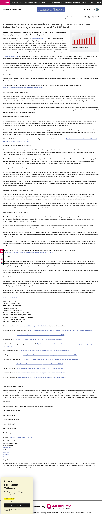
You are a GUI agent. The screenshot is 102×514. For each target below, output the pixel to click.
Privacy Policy (80, 512)
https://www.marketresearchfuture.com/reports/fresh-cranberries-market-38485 (44, 350)
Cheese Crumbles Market (11, 56)
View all (98, 2)
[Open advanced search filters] (89, 17)
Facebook (6, 454)
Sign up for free (17, 506)
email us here (7, 447)
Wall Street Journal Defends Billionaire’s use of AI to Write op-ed (76, 2)
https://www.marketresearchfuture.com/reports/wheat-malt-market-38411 (39, 339)
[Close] (31, 479)
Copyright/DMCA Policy (67, 512)
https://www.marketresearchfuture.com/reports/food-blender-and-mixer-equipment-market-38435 (61, 330)
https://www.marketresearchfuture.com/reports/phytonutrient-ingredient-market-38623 (51, 359)
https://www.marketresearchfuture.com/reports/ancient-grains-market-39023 (42, 377)
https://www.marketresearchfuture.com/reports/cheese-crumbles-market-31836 (28, 252)
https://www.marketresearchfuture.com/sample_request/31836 (23, 87)
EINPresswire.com (37, 38)
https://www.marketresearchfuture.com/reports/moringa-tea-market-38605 (40, 368)
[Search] (85, 17)
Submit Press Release (38, 512)
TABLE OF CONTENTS (10, 297)
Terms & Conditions (52, 512)
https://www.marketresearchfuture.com (21, 437)
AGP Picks (5, 2)
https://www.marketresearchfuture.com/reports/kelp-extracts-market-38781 (41, 373)
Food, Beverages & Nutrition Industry (37, 326)
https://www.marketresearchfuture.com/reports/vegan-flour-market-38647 (39, 364)
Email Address (9, 499)
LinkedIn (6, 452)
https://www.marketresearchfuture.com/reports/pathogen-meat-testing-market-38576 (50, 355)
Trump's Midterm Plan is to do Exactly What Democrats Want (23, 2)
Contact (88, 512)
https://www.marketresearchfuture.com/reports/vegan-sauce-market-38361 (40, 335)
